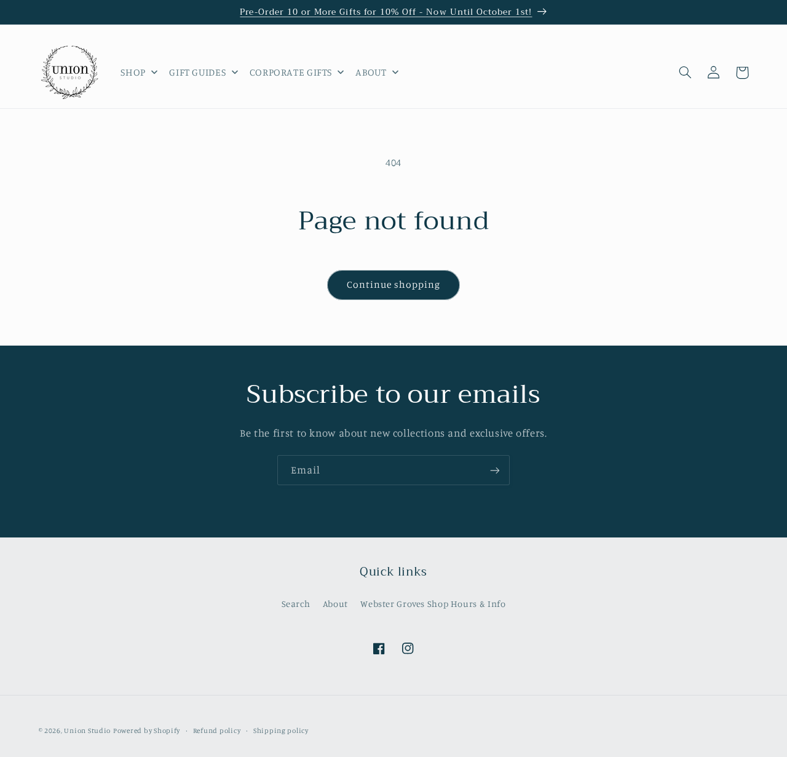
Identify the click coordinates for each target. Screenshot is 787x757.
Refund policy (217, 730)
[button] (685, 72)
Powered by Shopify (146, 730)
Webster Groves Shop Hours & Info (432, 603)
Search (296, 603)
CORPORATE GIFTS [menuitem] (291, 72)
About (335, 603)
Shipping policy (281, 730)
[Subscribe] (495, 470)
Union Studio (87, 730)
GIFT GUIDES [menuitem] (197, 72)
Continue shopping (394, 284)
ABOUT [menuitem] (370, 72)
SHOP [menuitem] (133, 72)
